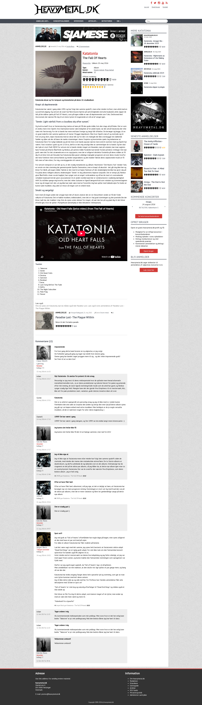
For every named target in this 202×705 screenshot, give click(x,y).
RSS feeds (134, 690)
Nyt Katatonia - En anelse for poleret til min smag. (74, 376)
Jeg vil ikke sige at (61, 454)
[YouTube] (163, 3)
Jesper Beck (42, 547)
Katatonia (90, 53)
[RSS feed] (167, 3)
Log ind (146, 7)
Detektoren (107, 21)
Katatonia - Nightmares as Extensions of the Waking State (154, 57)
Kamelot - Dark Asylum (154, 155)
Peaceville (87, 63)
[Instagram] (159, 3)
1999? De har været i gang (64, 416)
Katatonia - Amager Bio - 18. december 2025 (153, 42)
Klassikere (134, 683)
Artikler (133, 688)
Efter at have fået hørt (63, 482)
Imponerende (59, 347)
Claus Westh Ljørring (42, 362)
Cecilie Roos (70, 46)
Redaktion (134, 681)
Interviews (78, 21)
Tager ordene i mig (61, 611)
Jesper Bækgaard (77, 313)
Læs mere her (148, 270)
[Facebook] (151, 3)
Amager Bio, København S (149, 207)
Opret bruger (156, 7)
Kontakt (165, 7)
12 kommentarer (84, 46)
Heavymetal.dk (67, 9)
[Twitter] (155, 3)
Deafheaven (148, 202)
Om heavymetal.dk (137, 678)
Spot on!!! (58, 533)
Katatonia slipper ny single (154, 87)
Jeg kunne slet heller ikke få (65, 427)
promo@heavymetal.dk (50, 694)
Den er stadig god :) (62, 506)
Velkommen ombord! (62, 639)
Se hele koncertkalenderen (148, 216)
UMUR (39, 468)
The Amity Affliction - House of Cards (153, 142)
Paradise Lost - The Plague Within (75, 317)
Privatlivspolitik (136, 692)
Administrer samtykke (138, 695)
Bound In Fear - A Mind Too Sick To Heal (154, 169)
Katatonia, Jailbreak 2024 (154, 73)
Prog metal (109, 70)
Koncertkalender (61, 21)
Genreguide (134, 685)
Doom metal (99, 70)
